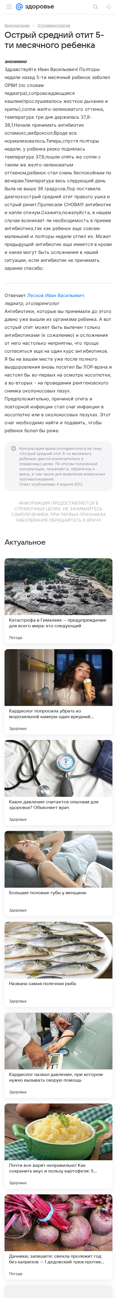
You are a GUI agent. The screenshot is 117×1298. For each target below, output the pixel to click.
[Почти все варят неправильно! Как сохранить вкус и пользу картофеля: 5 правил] (58, 1146)
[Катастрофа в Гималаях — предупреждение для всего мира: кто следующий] (58, 600)
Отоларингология (53, 25)
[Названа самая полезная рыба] (58, 964)
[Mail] (19, 7)
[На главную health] (38, 7)
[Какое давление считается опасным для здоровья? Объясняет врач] (58, 782)
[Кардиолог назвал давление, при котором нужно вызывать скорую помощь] (58, 1055)
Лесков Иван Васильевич (55, 295)
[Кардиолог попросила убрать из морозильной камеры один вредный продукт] (58, 691)
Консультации (17, 25)
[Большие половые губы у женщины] (58, 873)
